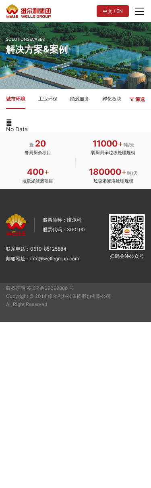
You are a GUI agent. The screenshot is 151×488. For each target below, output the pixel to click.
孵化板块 (112, 99)
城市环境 (15, 99)
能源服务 (79, 99)
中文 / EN (113, 11)
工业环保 (48, 99)
